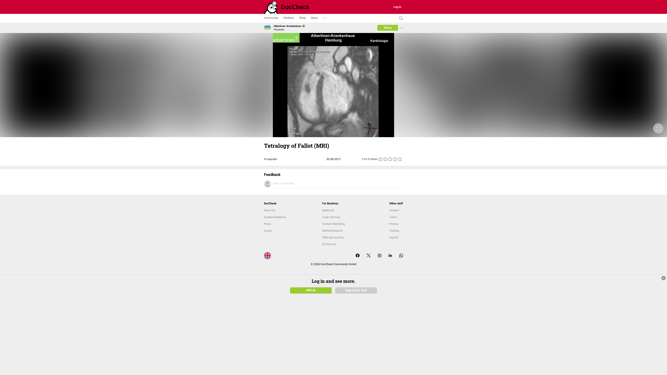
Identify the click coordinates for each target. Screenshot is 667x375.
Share (388, 27)
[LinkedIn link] (390, 255)
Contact (394, 210)
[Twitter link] (369, 255)
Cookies (394, 230)
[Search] (400, 18)
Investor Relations (275, 217)
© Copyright (270, 159)
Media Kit (328, 210)
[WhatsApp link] (401, 255)
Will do (311, 290)
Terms (393, 217)
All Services (329, 244)
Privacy (393, 224)
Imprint (393, 237)
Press (267, 224)
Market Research (332, 230)
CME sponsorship (333, 237)
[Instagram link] (379, 255)
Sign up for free (356, 290)
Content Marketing (333, 224)
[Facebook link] (358, 255)
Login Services (331, 217)
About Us (269, 210)
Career (268, 230)
